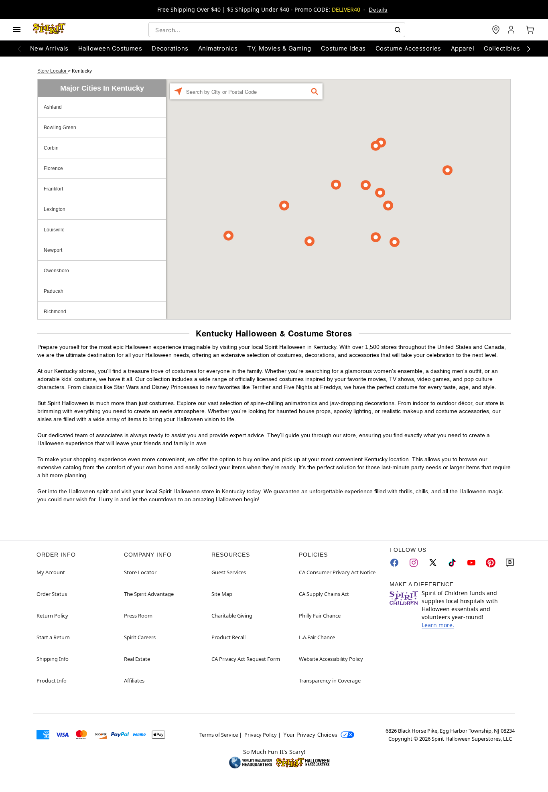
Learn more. (438, 625)
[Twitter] (433, 563)
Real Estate (137, 658)
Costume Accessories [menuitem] (408, 48)
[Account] (512, 29)
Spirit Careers (140, 637)
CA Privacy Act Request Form (245, 658)
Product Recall (228, 637)
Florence (53, 168)
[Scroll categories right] (529, 48)
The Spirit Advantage (149, 594)
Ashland (53, 107)
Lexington (54, 209)
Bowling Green (60, 127)
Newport (53, 250)
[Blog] (510, 563)
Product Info (52, 680)
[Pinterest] (490, 563)
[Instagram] (413, 563)
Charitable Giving (231, 615)
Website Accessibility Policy (331, 658)
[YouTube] (471, 563)
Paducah (53, 291)
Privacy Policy (260, 734)
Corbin (51, 148)
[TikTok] (452, 563)
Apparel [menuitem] (462, 48)
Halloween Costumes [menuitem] (110, 48)
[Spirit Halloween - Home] (49, 30)
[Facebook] (394, 563)
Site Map (221, 594)
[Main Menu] (17, 29)
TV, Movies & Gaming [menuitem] (279, 48)
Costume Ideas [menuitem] (343, 48)
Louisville (54, 230)
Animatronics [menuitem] (218, 48)
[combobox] (277, 29)
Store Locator (52, 71)
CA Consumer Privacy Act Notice (337, 572)
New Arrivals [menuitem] (49, 48)
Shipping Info (53, 658)
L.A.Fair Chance (317, 637)
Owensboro (56, 270)
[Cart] (530, 29)
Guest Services (228, 572)
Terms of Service (218, 734)
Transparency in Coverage (330, 680)
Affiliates (134, 680)
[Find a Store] (496, 29)
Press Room (138, 615)
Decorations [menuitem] (170, 48)
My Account (51, 572)
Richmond (55, 311)
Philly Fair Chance (320, 615)
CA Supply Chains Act (324, 594)
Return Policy (52, 615)
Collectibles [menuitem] (502, 48)
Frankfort (53, 189)
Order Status (52, 594)
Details (378, 9)
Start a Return (53, 637)
